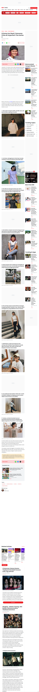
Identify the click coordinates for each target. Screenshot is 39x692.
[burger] (36, 9)
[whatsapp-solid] (15, 64)
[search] (29, 8)
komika (10, 101)
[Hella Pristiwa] (3, 490)
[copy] (23, 64)
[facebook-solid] (18, 64)
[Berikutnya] (24, 553)
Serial (18, 68)
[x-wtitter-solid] (20, 64)
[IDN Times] (5, 7)
